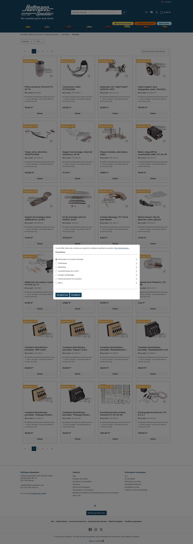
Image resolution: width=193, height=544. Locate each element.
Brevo (60, 283)
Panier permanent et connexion (70, 279)
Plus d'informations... (122, 248)
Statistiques (62, 263)
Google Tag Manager (66, 275)
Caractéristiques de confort (68, 271)
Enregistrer (75, 295)
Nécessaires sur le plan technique (70, 259)
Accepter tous (62, 295)
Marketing (62, 267)
